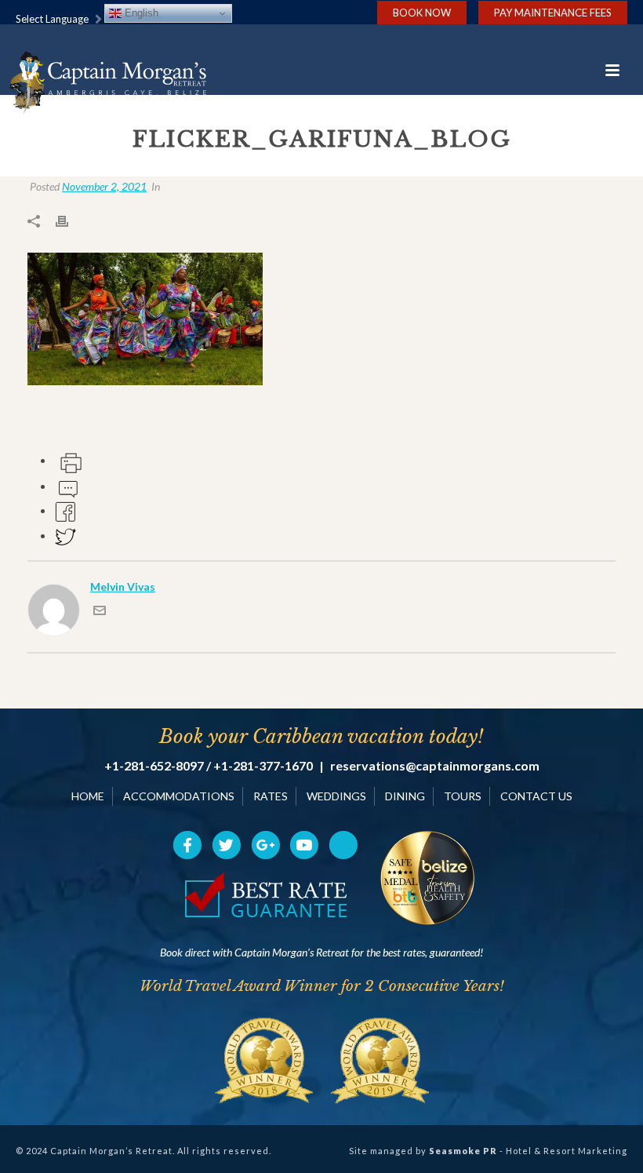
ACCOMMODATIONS (178, 796)
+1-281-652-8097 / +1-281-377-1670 (208, 766)
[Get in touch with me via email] (99, 612)
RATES (270, 796)
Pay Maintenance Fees (553, 12)
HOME (87, 796)
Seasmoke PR (463, 1151)
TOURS (462, 796)
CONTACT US (536, 796)
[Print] (70, 220)
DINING (405, 796)
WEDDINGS (336, 796)
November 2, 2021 (104, 186)
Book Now (422, 12)
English (140, 13)
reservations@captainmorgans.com (434, 766)
